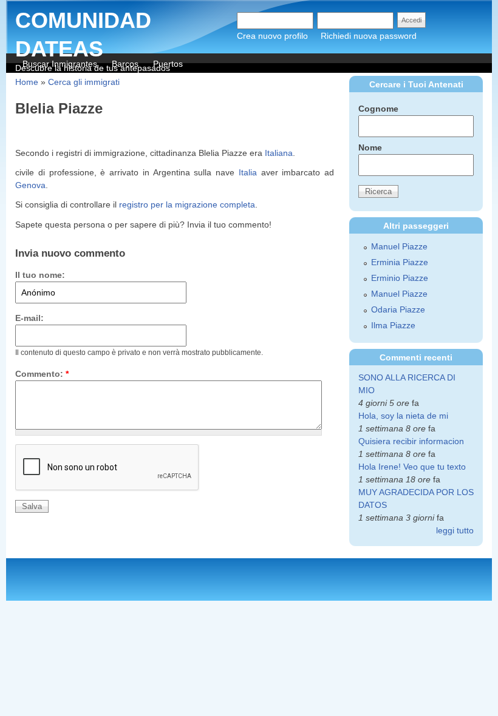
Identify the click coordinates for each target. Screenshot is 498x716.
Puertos (168, 64)
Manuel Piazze (399, 246)
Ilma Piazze (393, 325)
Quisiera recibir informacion (411, 441)
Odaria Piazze (398, 309)
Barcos (125, 64)
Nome (370, 147)
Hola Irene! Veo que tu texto (412, 466)
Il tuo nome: (40, 275)
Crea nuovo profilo (272, 36)
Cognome (378, 108)
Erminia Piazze (399, 262)
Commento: (42, 374)
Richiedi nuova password (369, 36)
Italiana (279, 153)
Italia (248, 172)
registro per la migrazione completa (187, 204)
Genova (30, 185)
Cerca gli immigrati (84, 82)
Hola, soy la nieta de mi (403, 415)
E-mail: (29, 318)
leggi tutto (455, 530)
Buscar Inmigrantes (59, 64)
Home (26, 82)
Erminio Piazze (399, 278)
